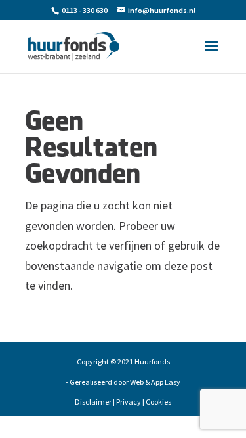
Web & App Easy (155, 382)
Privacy (128, 401)
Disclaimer (93, 401)
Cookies (158, 401)
